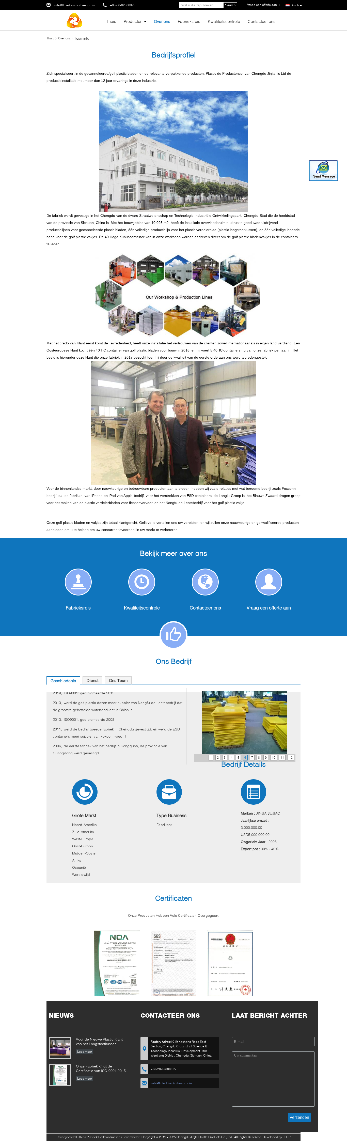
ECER (287, 1137)
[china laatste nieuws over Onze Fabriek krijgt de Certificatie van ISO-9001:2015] (60, 1075)
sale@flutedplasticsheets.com (74, 5)
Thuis (111, 21)
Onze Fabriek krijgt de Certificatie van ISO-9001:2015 (101, 1068)
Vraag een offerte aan (269, 607)
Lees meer (84, 1051)
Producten (133, 21)
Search (230, 5)
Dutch (295, 5)
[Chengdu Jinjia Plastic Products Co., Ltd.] (74, 20)
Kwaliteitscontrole (224, 21)
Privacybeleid (66, 1137)
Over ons (162, 21)
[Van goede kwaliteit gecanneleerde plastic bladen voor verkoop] (117, 965)
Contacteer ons (261, 21)
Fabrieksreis (189, 21)
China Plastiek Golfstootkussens (100, 1137)
